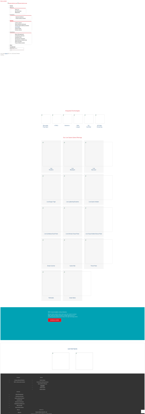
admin (6, 53)
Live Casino (42, 385)
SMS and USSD (19, 405)
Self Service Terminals (19, 401)
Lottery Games (42, 380)
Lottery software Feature (19, 398)
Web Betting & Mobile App (19, 403)
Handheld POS (19, 399)
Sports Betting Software (42, 383)
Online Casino (42, 387)
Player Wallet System (19, 407)
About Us (19, 412)
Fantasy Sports (42, 389)
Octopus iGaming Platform (19, 380)
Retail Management (19, 394)
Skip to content (3, 1)
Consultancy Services (19, 396)
